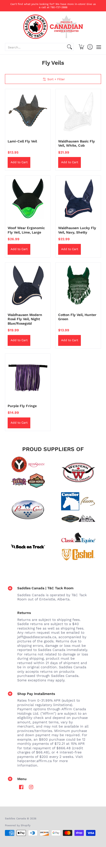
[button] (81, 47)
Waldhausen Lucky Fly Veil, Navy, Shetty (77, 230)
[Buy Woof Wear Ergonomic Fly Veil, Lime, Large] (28, 198)
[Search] (69, 47)
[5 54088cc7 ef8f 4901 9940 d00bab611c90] (28, 546)
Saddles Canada (15, 818)
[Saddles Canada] (53, 26)
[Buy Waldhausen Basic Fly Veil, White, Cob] (78, 112)
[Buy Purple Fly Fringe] (28, 376)
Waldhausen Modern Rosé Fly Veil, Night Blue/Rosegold (25, 319)
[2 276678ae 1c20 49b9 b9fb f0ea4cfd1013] (28, 472)
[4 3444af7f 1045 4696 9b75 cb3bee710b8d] (78, 509)
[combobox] (35, 47)
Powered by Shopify (17, 825)
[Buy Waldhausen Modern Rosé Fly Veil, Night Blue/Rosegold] (28, 285)
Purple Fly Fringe (22, 406)
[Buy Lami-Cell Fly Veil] (28, 112)
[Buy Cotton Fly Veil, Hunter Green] (78, 285)
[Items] (78, 546)
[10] (78, 472)
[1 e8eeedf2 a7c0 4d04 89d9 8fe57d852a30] (28, 509)
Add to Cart (19, 162)
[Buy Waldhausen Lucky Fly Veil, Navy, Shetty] (78, 198)
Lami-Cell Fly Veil (22, 141)
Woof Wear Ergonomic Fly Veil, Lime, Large (26, 230)
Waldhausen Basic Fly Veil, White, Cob (76, 143)
